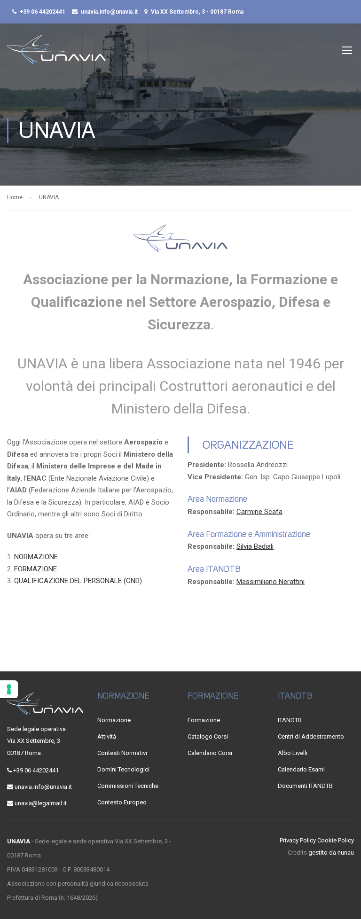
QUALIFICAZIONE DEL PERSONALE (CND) (78, 580)
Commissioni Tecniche (127, 785)
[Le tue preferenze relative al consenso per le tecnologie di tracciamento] (9, 689)
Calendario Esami (301, 769)
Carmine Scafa (259, 511)
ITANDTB (290, 720)
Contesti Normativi (122, 752)
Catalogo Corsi (208, 736)
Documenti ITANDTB (305, 785)
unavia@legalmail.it (41, 803)
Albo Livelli (292, 752)
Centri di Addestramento (311, 736)
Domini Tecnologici (123, 769)
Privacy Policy (298, 840)
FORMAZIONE (35, 569)
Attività (106, 736)
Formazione (204, 720)
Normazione (114, 720)
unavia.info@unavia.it (109, 11)
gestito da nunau (331, 852)
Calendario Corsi (210, 752)
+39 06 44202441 (42, 11)
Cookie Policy (335, 840)
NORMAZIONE (36, 557)
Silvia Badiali (255, 546)
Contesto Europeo (122, 802)
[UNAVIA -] (56, 54)
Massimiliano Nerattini (270, 581)
